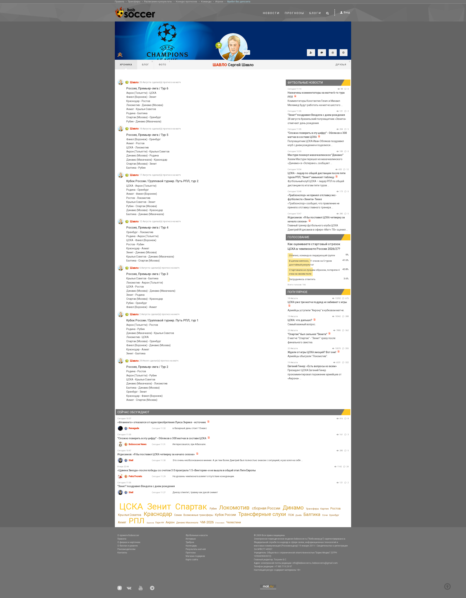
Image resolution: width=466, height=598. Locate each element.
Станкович (219, 523)
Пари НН (159, 522)
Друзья (342, 63)
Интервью (191, 539)
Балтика (311, 514)
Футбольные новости (197, 535)
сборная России (266, 508)
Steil (131, 460)
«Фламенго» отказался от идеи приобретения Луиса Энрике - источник (161, 422)
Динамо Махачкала (187, 522)
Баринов (150, 523)
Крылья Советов (129, 515)
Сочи (325, 515)
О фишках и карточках (128, 542)
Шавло (134, 82)
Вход (347, 12)
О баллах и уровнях (127, 545)
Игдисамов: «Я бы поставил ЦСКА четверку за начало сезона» (156, 454)
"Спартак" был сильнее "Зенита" (307, 334)
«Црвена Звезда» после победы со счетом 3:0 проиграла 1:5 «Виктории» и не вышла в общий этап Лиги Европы (186, 470)
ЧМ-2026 (207, 522)
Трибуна (190, 542)
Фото (164, 63)
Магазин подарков (195, 556)
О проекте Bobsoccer (128, 535)
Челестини (233, 522)
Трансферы (134, 1)
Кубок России (225, 515)
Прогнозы (294, 13)
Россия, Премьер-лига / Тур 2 (147, 367)
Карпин (324, 508)
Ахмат (122, 522)
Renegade (134, 428)
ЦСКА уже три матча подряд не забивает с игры (317, 302)
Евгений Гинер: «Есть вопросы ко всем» (312, 366)
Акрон (170, 522)
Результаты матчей (196, 549)
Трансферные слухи (262, 514)
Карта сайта (192, 559)
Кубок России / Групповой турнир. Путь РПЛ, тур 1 (162, 320)
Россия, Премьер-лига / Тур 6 (147, 88)
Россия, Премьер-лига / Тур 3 (147, 274)
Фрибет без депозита (238, 1)
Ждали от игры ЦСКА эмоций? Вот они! (312, 352)
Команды (206, 1)
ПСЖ (291, 515)
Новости (271, 13)
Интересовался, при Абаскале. (189, 444)
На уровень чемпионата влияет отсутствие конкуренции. (203, 476)
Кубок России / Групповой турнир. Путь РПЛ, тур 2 (162, 181)
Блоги (315, 13)
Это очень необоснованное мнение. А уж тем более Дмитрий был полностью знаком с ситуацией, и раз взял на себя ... (238, 460)
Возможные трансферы (198, 515)
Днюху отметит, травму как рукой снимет (195, 492)
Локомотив (234, 507)
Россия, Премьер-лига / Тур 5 (147, 135)
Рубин (213, 508)
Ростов (335, 508)
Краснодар (158, 514)
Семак (178, 515)
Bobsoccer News (138, 444)
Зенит (159, 506)
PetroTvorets (135, 476)
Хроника (126, 64)
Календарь (191, 545)
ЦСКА (131, 506)
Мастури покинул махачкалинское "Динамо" (315, 155)
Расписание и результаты (158, 1)
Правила (119, 1)
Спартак (191, 507)
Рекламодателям (126, 549)
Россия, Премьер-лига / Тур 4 (147, 227)
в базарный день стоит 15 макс (190, 428)
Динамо (293, 507)
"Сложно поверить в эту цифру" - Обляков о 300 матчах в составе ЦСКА (161, 438)
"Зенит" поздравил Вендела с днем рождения (316, 114)
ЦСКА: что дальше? (300, 320)
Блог (147, 63)
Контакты (122, 552)
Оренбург (334, 515)
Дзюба (298, 515)
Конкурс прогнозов (186, 1)
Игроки (219, 1)
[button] (311, 52)
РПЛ (136, 520)
